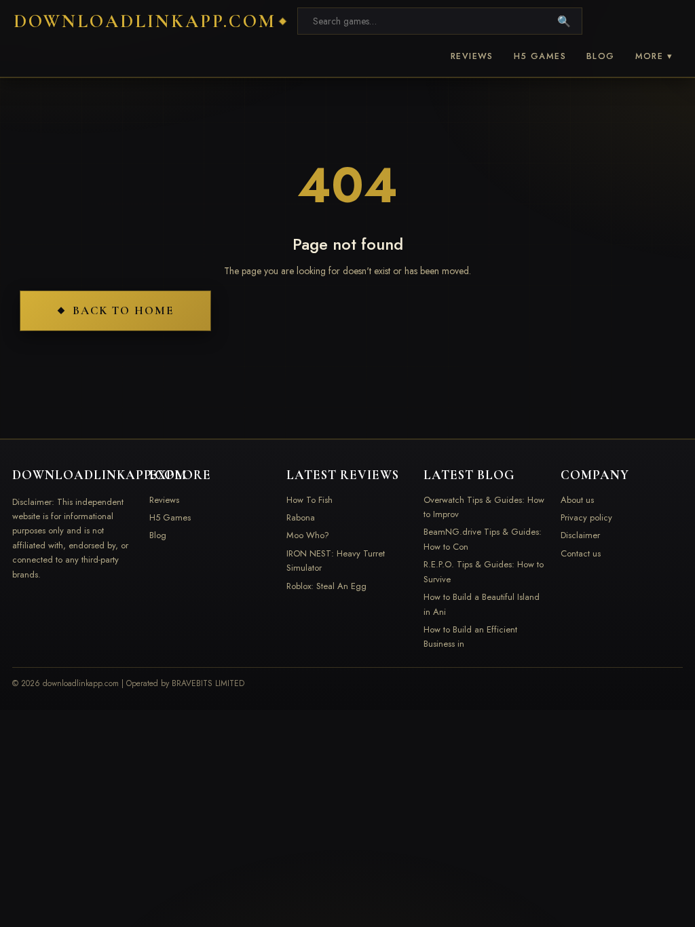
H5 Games (540, 56)
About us (577, 499)
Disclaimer (580, 535)
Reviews (472, 56)
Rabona (300, 517)
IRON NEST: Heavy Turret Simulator (335, 560)
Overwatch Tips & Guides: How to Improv (484, 507)
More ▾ (654, 56)
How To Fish (309, 499)
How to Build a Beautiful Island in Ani (482, 604)
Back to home (123, 310)
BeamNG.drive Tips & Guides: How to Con (483, 538)
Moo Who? (307, 535)
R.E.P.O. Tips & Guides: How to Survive (484, 571)
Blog (600, 56)
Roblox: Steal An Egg (326, 586)
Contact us (581, 553)
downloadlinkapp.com (145, 21)
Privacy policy (586, 517)
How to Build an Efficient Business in (470, 636)
